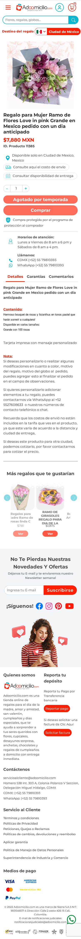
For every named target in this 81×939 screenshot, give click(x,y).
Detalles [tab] (15, 276)
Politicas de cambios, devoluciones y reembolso (39, 834)
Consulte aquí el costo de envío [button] (39, 167)
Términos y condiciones (21, 818)
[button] (6, 188)
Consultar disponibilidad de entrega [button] (43, 176)
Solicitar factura (57, 733)
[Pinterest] (58, 606)
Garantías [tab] (36, 276)
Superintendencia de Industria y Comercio (35, 858)
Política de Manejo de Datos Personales (33, 850)
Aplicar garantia (15, 842)
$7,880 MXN (18, 140)
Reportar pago (56, 709)
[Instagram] (49, 606)
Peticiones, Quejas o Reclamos (26, 829)
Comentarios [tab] (61, 276)
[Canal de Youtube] (69, 606)
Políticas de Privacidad (20, 823)
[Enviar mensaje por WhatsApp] (71, 919)
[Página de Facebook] (39, 606)
